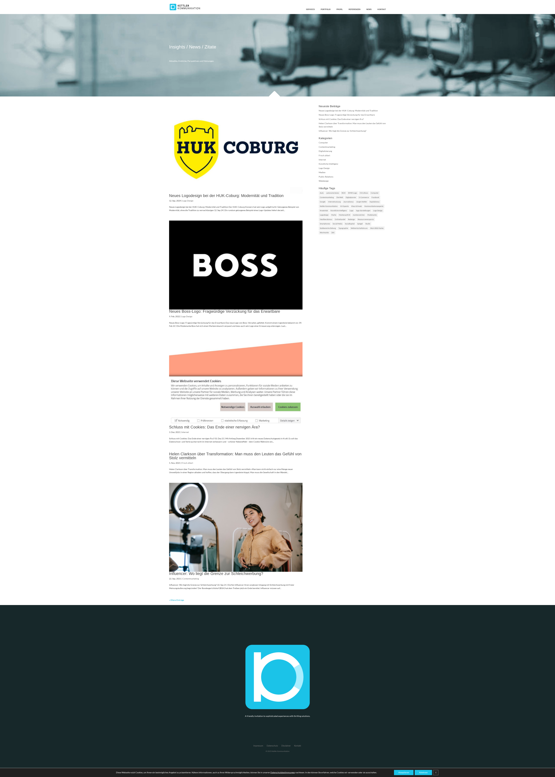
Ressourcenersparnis (366, 219)
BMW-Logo (352, 193)
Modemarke (372, 215)
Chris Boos (364, 193)
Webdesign (324, 181)
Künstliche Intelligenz (328, 164)
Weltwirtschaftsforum (359, 228)
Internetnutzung (334, 202)
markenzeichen (359, 215)
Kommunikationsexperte (374, 206)
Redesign (351, 219)
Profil (339, 9)
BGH (343, 193)
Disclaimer (286, 746)
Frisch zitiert (187, 463)
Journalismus (348, 202)
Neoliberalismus (326, 219)
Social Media (337, 224)
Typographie (343, 228)
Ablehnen (423, 772)
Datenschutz (272, 746)
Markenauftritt (344, 215)
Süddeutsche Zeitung (328, 228)
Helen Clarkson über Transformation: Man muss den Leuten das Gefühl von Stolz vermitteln (235, 456)
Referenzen (354, 9)
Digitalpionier (351, 197)
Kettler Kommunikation (329, 206)
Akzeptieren (403, 772)
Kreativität (324, 210)
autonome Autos (332, 193)
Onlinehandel (340, 219)
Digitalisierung (325, 151)
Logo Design (187, 200)
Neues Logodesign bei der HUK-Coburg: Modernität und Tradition (226, 196)
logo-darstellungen (363, 210)
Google (322, 202)
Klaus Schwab (356, 206)
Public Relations (326, 176)
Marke (333, 215)
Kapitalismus (374, 202)
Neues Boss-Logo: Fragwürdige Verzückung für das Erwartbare (224, 311)
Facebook (375, 197)
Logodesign (324, 215)
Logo (351, 210)
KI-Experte (344, 206)
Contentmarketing (190, 578)
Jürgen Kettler (361, 202)
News (369, 9)
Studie (367, 224)
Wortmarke (324, 232)
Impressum (258, 746)
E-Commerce (364, 197)
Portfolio (326, 9)
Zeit (332, 232)
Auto (322, 193)
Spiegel (360, 224)
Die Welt (339, 197)
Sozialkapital (350, 224)
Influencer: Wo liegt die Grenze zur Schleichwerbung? (216, 573)
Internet (185, 432)
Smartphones (325, 224)
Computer (323, 142)
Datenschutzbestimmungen (282, 772)
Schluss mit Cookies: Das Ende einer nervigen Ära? (214, 427)
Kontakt (382, 9)
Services (310, 9)
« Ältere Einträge (176, 600)
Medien (322, 172)
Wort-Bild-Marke (376, 228)
